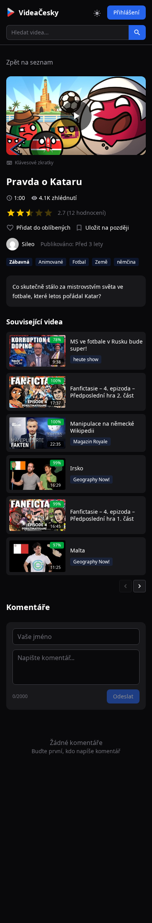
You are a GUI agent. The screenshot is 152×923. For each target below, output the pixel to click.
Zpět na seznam (29, 62)
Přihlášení (126, 12)
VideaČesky (38, 12)
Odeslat (123, 696)
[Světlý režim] (97, 12)
